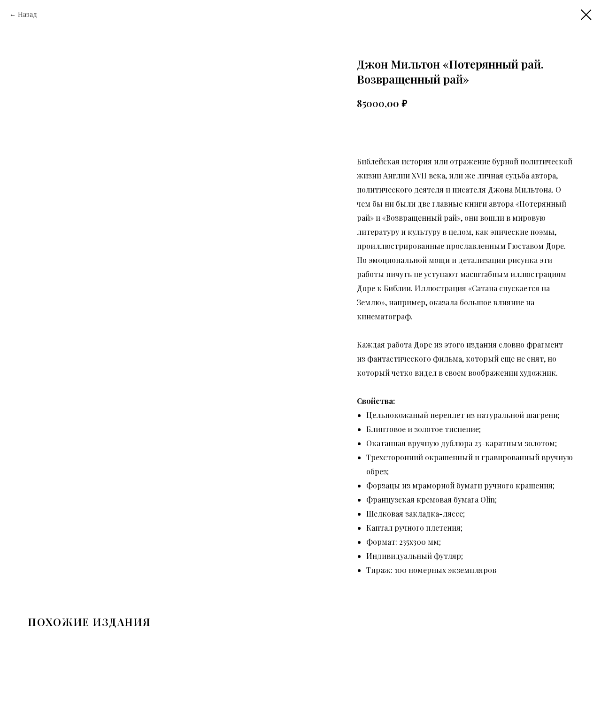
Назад (27, 14)
